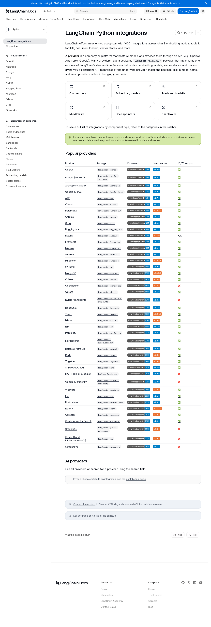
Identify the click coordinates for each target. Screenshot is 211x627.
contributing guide (136, 479)
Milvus (68, 320)
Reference (146, 19)
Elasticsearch (72, 340)
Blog (150, 606)
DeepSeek (71, 307)
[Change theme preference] (202, 11)
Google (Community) (76, 381)
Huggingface (72, 229)
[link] (87, 90)
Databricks (71, 210)
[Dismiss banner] (206, 3)
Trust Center (155, 595)
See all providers (75, 469)
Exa (67, 396)
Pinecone (70, 260)
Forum (104, 589)
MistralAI (69, 248)
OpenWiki (104, 19)
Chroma (69, 216)
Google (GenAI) (73, 191)
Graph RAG (71, 429)
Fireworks (70, 241)
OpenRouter (72, 285)
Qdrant (69, 291)
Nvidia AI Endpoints (75, 299)
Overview (11, 19)
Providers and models (148, 140)
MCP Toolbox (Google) (78, 373)
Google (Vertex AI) (75, 177)
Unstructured (72, 402)
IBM (67, 326)
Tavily (68, 314)
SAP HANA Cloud (74, 367)
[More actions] (198, 32)
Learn (133, 19)
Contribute (161, 19)
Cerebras (70, 414)
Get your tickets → (170, 3)
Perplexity (70, 332)
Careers (152, 601)
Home (151, 589)
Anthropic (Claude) (75, 185)
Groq (68, 223)
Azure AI (69, 254)
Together (70, 361)
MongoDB (70, 273)
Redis (68, 355)
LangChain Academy (112, 601)
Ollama (69, 204)
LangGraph (89, 19)
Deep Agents (27, 19)
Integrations (120, 19)
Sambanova (71, 446)
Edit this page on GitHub (86, 515)
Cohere (69, 279)
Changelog (107, 595)
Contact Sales (108, 606)
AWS (67, 198)
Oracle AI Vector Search (78, 421)
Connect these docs (84, 504)
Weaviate (70, 389)
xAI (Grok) (70, 266)
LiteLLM (69, 235)
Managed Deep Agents (51, 19)
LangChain (73, 19)
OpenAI (69, 169)
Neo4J (69, 408)
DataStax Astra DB (75, 348)
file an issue (109, 515)
